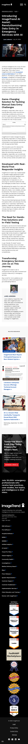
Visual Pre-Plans (7, 552)
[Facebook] (9, 739)
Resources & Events (7, 11)
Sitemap (14, 734)
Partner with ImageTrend (9, 596)
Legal (14, 724)
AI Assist (4, 77)
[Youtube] (19, 739)
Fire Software (6, 530)
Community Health (7, 559)
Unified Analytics (7, 544)
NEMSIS (4, 541)
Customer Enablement (8, 584)
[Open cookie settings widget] (2, 741)
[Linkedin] (15, 739)
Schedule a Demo (10, 464)
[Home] (7, 5)
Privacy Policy (14, 727)
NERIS (3, 537)
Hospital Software (7, 533)
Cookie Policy (14, 731)
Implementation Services (9, 588)
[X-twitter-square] (12, 739)
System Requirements (8, 577)
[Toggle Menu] (21, 4)
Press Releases (6, 574)
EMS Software (6, 526)
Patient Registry (6, 555)
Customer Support (7, 581)
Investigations (6, 563)
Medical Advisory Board (9, 566)
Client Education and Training (10, 592)
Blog (16, 11)
